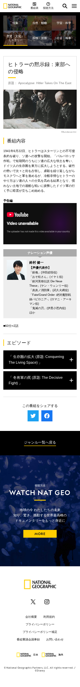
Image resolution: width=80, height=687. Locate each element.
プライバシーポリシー (40, 624)
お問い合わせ (55, 639)
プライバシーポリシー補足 (40, 632)
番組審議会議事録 (28, 639)
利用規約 (49, 616)
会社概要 (31, 616)
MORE (40, 534)
